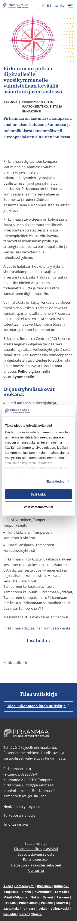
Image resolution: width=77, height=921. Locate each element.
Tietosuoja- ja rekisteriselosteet (36, 865)
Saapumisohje (36, 843)
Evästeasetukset (36, 859)
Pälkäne (47, 903)
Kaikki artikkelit (15, 662)
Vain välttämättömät (38, 507)
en (50, 5)
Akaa (7, 886)
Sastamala (11, 909)
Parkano (63, 897)
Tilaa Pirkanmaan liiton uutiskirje (36, 706)
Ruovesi (62, 903)
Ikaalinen (44, 886)
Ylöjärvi (36, 914)
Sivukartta (36, 870)
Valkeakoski (60, 909)
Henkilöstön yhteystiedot (23, 806)
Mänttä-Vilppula (15, 897)
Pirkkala (9, 903)
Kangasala (11, 892)
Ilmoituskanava (15, 824)
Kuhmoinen (43, 892)
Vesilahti (10, 914)
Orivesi (48, 897)
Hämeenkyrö (24, 886)
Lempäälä (62, 892)
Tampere (29, 909)
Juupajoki (61, 886)
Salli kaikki (38, 494)
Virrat (24, 914)
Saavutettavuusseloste (36, 854)
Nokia (35, 897)
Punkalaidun (28, 903)
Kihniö (27, 892)
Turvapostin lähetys (19, 815)
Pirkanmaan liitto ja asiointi (36, 848)
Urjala (43, 909)
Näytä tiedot (55, 481)
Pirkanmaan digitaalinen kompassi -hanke (37, 628)
